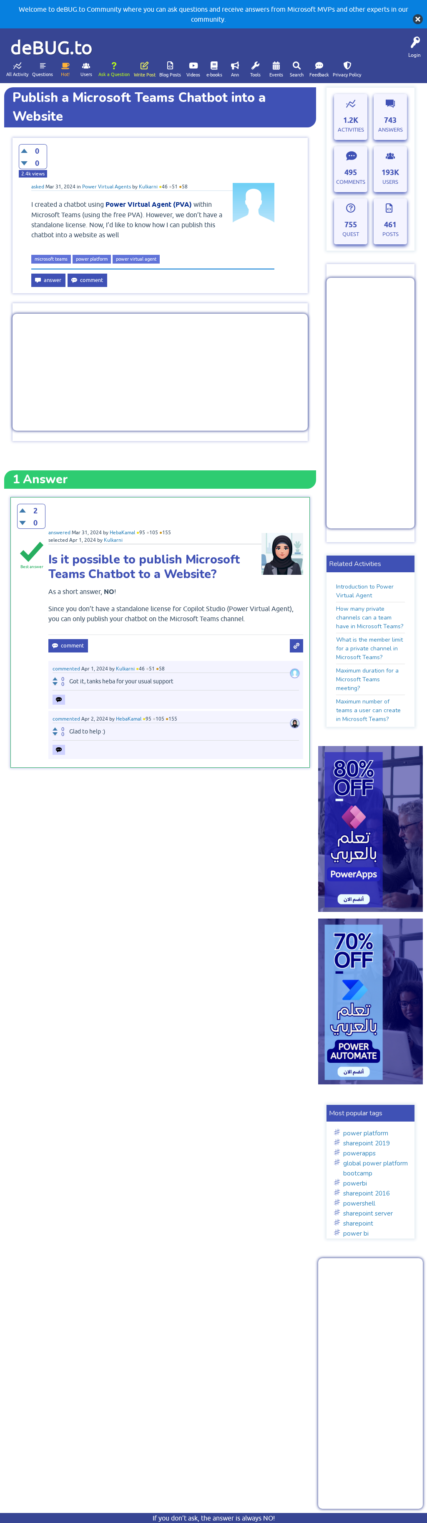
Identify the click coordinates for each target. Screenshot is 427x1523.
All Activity (17, 74)
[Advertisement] (160, 372)
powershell (359, 1203)
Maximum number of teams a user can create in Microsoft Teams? (368, 710)
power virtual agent (136, 258)
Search (297, 74)
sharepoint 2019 (366, 1143)
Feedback (319, 74)
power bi (356, 1233)
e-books (214, 74)
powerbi (355, 1183)
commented (66, 669)
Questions (42, 74)
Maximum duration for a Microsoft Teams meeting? (367, 679)
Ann (235, 74)
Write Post (145, 74)
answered (59, 533)
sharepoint (358, 1223)
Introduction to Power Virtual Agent (365, 591)
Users (86, 74)
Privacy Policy (347, 74)
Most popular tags (355, 1113)
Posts (390, 234)
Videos (193, 74)
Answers (390, 130)
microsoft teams (51, 258)
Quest (350, 234)
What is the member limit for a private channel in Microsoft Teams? (369, 648)
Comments (350, 182)
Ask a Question (114, 74)
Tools (255, 74)
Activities (351, 130)
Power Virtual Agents (106, 187)
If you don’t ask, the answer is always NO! (214, 1518)
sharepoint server (368, 1213)
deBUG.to (51, 47)
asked (37, 187)
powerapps (359, 1153)
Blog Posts (170, 74)
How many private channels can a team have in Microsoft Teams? (369, 617)
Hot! (65, 74)
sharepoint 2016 (366, 1193)
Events (276, 74)
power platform (92, 258)
